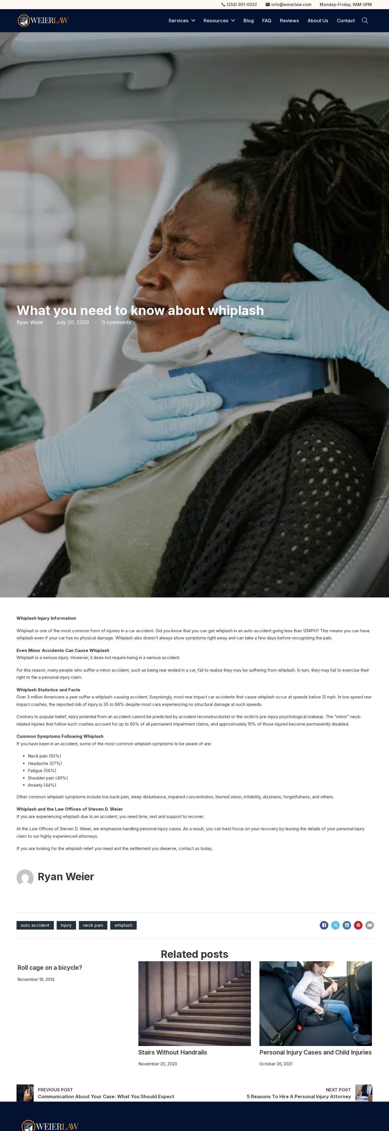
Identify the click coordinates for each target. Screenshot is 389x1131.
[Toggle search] (365, 20)
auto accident (35, 925)
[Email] (369, 925)
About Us (318, 20)
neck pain (93, 925)
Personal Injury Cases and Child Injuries (315, 1052)
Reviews (289, 20)
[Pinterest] (358, 925)
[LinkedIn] (347, 925)
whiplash (123, 925)
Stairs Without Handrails (172, 1052)
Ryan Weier (66, 876)
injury (66, 925)
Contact (346, 20)
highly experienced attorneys (68, 836)
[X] (335, 925)
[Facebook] (324, 925)
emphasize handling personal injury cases (140, 828)
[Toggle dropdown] (193, 20)
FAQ (266, 20)
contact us (189, 848)
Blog (248, 20)
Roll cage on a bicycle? (49, 967)
